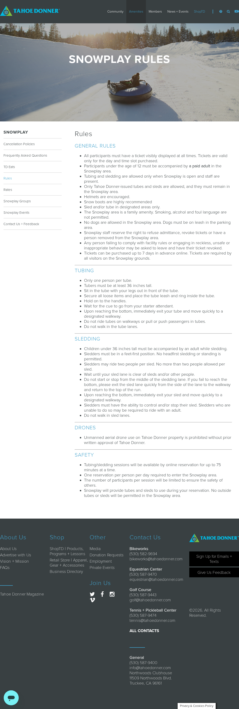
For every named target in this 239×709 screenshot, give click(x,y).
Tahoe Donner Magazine (22, 594)
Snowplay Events (16, 212)
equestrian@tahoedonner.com (156, 579)
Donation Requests (106, 555)
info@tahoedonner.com (150, 667)
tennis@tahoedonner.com (152, 620)
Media (95, 548)
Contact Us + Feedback (21, 224)
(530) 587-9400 (143, 662)
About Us (8, 548)
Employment (101, 561)
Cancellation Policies (19, 144)
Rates (8, 190)
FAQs (5, 567)
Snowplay (16, 132)
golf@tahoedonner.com (150, 599)
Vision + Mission (14, 561)
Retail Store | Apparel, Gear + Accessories (69, 563)
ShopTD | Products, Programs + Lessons (67, 551)
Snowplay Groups (17, 201)
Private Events (102, 567)
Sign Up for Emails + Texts (214, 559)
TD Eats (9, 167)
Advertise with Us (15, 555)
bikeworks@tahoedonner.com (156, 558)
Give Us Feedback (214, 572)
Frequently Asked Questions (25, 155)
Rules (8, 178)
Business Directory (66, 571)
